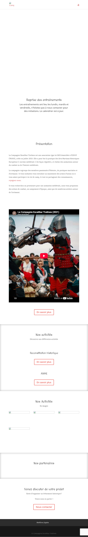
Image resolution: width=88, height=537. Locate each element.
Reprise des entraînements (44, 100)
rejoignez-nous (15, 180)
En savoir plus (44, 312)
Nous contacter (44, 506)
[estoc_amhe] (19, 429)
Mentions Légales (43, 523)
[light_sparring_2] (68, 412)
